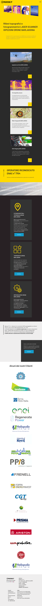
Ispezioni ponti (20, 596)
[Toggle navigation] (40, 1)
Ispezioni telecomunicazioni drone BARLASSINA (23, 595)
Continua (19, 234)
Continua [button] (29, 351)
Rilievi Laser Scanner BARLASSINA (23, 598)
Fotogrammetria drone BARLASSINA (23, 591)
